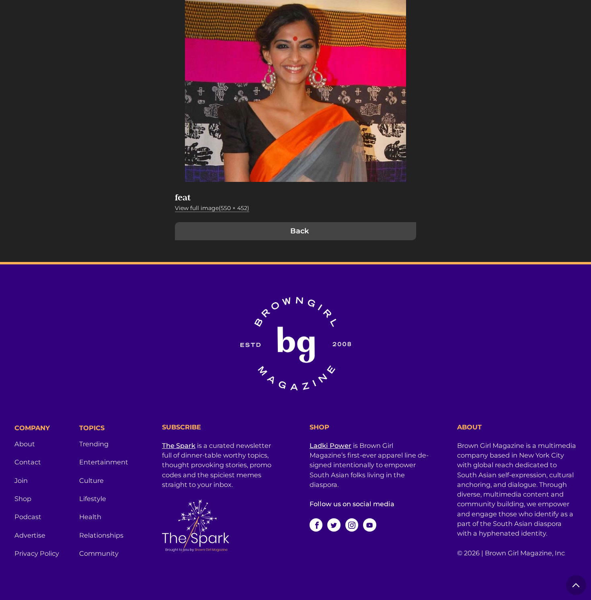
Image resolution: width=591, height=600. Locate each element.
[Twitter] (333, 524)
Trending (94, 444)
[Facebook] (316, 524)
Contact (27, 462)
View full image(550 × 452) (212, 208)
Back (299, 231)
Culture (91, 480)
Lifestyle (92, 499)
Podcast (27, 517)
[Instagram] (351, 524)
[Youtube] (369, 524)
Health (90, 517)
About (24, 444)
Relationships (101, 535)
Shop (22, 499)
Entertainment (103, 462)
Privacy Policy (36, 553)
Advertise (29, 535)
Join (21, 480)
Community (99, 553)
